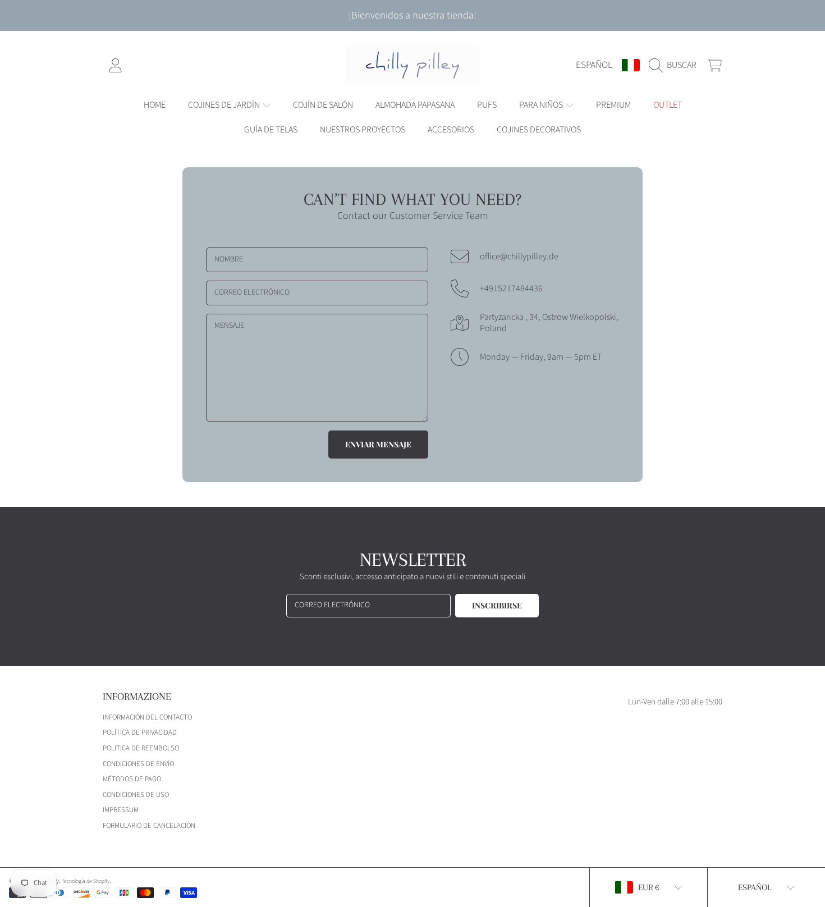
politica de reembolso (141, 748)
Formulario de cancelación (149, 826)
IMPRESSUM (121, 810)
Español (594, 65)
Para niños (542, 105)
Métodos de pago (132, 779)
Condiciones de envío (138, 764)
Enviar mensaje (378, 444)
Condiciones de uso (136, 795)
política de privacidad (140, 732)
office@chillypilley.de (519, 256)
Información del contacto (147, 717)
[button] (675, 65)
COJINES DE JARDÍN (225, 105)
